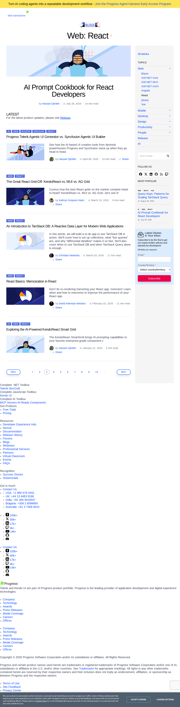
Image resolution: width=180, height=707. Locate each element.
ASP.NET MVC (149, 82)
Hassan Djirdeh (50, 103)
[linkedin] (151, 174)
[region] (90, 699)
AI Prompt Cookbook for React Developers (68, 90)
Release (65, 117)
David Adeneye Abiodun (72, 303)
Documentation (12, 431)
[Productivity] (154, 127)
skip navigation (16, 15)
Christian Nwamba (69, 255)
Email (141, 255)
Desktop (143, 116)
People (142, 132)
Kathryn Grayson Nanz (71, 200)
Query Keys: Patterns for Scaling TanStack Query (153, 195)
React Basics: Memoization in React (31, 281)
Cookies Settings (165, 699)
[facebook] (140, 174)
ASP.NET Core (149, 77)
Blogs (6, 442)
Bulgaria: (22, 503)
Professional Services (16, 449)
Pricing (7, 413)
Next (123, 372)
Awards (7, 606)
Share (125, 159)
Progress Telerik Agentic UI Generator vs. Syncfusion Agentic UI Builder (55, 137)
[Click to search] (168, 156)
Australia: (22, 506)
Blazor (26, 131)
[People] (154, 133)
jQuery (145, 100)
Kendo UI (6, 395)
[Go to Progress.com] (9, 584)
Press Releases (12, 610)
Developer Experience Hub (19, 424)
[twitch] (166, 174)
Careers (8, 617)
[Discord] (7, 539)
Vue (143, 104)
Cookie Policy (41, 701)
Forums (7, 438)
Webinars (9, 445)
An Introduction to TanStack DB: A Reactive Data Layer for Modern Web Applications (64, 226)
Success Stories (13, 474)
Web (15, 131)
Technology (10, 602)
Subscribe (154, 278)
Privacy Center (12, 690)
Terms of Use (11, 683)
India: (20, 499)
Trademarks (86, 668)
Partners (8, 452)
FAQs (6, 463)
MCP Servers (8, 402)
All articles (143, 53)
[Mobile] (154, 111)
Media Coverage (13, 613)
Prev (13, 372)
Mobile (142, 110)
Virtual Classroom (14, 456)
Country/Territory (146, 265)
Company (9, 599)
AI (9, 131)
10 (96, 372)
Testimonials (10, 478)
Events (7, 459)
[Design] (154, 122)
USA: (20, 492)
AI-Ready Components (31, 402)
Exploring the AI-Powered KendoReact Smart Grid (41, 329)
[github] (156, 174)
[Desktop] (154, 116)
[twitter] (145, 174)
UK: (20, 496)
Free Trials (9, 409)
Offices (7, 620)
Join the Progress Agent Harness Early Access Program (133, 4)
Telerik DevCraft (10, 388)
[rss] (161, 174)
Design (142, 121)
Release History (12, 434)
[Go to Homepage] (27, 15)
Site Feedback (12, 686)
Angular (39, 131)
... (104, 372)
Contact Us (10, 489)
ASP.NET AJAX (150, 86)
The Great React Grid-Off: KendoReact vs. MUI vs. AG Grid (48, 181)
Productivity (145, 127)
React (51, 131)
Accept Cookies (138, 699)
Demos (7, 427)
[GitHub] (7, 535)
